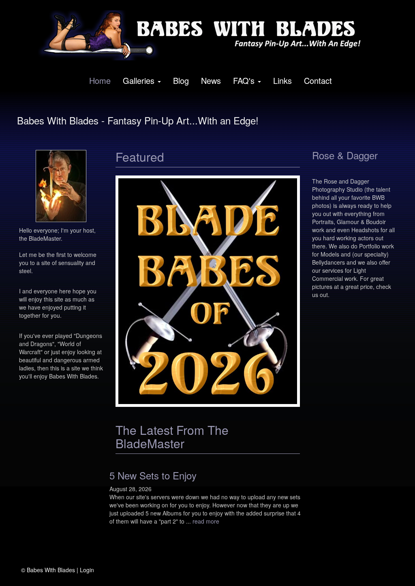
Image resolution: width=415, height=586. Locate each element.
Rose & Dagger (345, 155)
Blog (181, 80)
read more (206, 521)
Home (100, 80)
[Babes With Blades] (204, 35)
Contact (318, 80)
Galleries (138, 80)
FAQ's (244, 80)
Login (87, 570)
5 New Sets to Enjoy (153, 475)
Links (282, 80)
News (211, 80)
